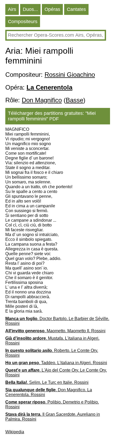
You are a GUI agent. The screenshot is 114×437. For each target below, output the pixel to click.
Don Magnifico (42, 100)
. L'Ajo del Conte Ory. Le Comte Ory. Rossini (56, 372)
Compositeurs (22, 21)
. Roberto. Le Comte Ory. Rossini (51, 353)
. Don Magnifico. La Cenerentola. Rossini (48, 392)
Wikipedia (14, 432)
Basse (74, 100)
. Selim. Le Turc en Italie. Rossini (47, 382)
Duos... (30, 9)
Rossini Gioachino (70, 74)
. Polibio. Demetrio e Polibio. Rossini (52, 404)
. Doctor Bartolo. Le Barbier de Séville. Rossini (57, 321)
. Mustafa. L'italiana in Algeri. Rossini (52, 340)
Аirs (12, 9)
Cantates (76, 9)
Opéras (52, 9)
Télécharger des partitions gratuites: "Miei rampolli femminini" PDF (52, 116)
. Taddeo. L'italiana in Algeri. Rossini (56, 362)
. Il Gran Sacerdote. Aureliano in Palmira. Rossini (52, 416)
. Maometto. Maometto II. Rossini (55, 331)
